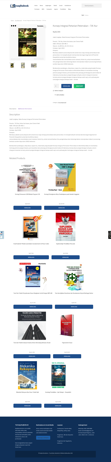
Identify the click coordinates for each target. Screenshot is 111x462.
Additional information (25, 109)
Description (12, 109)
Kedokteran (68, 5)
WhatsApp (79, 86)
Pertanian (37, 9)
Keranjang (66, 86)
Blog (69, 9)
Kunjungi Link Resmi (43, 437)
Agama (56, 9)
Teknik (55, 5)
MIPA (43, 9)
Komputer (49, 9)
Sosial (60, 5)
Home (36, 5)
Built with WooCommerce (55, 455)
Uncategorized (18, 20)
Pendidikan (63, 9)
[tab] (12, 108)
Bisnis (41, 5)
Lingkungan (48, 5)
